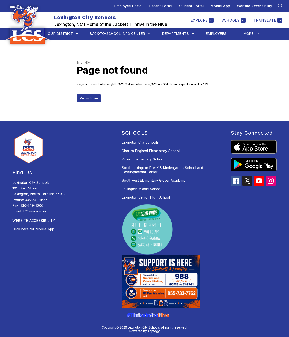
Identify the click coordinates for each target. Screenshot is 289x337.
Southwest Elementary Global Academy (154, 180)
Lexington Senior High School (146, 197)
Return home (89, 98)
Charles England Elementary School (151, 151)
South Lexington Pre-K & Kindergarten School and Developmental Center (162, 170)
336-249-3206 (31, 205)
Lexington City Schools (140, 142)
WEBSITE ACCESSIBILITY (33, 220)
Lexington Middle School (141, 189)
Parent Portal (160, 6)
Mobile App (220, 6)
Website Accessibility (254, 6)
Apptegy (154, 331)
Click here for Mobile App (33, 229)
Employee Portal (128, 6)
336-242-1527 (36, 200)
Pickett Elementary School (143, 159)
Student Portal (191, 6)
